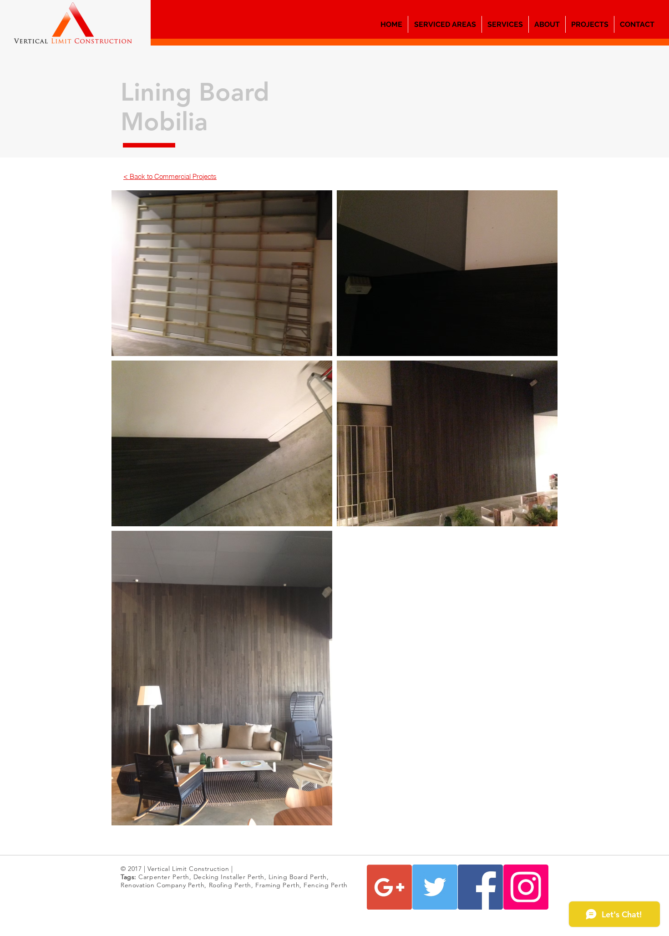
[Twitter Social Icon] (434, 887)
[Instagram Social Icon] (525, 887)
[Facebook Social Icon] (480, 887)
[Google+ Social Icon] (389, 887)
